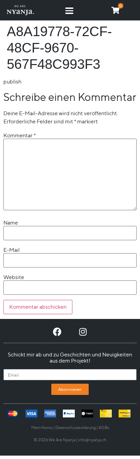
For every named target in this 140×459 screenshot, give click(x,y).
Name (10, 223)
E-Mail (11, 250)
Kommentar (19, 135)
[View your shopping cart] (115, 10)
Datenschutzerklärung (75, 427)
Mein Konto (42, 427)
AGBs (104, 427)
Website (13, 277)
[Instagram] (82, 332)
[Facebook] (57, 332)
